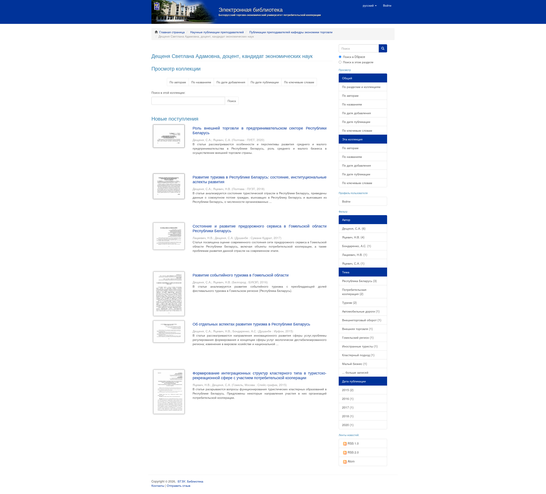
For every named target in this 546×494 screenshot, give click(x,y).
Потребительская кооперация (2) (354, 291)
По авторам (178, 82)
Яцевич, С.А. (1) (353, 263)
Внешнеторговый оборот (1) (361, 320)
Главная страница (172, 32)
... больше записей (355, 372)
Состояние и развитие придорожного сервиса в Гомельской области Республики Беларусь (260, 228)
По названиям (201, 82)
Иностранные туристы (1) (360, 346)
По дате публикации (265, 82)
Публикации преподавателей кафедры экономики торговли (291, 32)
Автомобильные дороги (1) (361, 311)
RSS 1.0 (353, 443)
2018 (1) (348, 416)
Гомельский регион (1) (358, 337)
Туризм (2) (349, 302)
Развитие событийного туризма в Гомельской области (241, 275)
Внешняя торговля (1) (357, 329)
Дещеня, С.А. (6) (354, 228)
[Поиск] (383, 48)
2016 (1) (348, 398)
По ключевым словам (299, 82)
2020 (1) (348, 425)
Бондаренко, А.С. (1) (356, 246)
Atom (351, 461)
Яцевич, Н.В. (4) (353, 237)
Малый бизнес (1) (354, 363)
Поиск (232, 101)
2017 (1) (348, 407)
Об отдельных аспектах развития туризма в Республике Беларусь (251, 324)
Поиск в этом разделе (358, 62)
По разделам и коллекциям (361, 87)
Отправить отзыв (178, 485)
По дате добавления (230, 82)
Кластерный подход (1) (358, 355)
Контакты (157, 485)
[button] (370, 5)
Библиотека (195, 481)
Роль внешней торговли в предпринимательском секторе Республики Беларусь (260, 130)
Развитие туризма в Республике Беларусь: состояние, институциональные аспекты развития (260, 179)
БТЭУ (181, 481)
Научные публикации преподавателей (217, 32)
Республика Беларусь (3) (359, 281)
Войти (346, 201)
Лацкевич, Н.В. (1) (354, 254)
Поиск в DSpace (354, 57)
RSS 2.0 (353, 452)
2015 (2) (348, 390)
